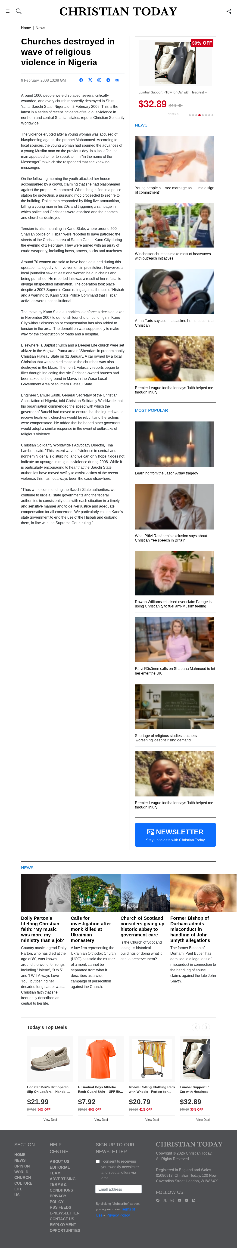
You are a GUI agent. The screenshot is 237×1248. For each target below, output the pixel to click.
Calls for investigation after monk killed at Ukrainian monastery (91, 929)
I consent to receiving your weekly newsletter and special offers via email (120, 1169)
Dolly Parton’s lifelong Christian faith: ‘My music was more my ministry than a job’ (42, 929)
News (40, 28)
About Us (59, 1162)
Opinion (22, 1166)
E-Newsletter (65, 1213)
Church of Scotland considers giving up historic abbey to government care (142, 926)
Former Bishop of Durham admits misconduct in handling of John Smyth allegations (190, 929)
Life (18, 1189)
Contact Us (62, 1219)
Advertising (62, 1179)
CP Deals (173, 114)
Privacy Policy (118, 1215)
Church (22, 1178)
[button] (7, 12)
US (17, 1195)
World (21, 1172)
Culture (23, 1183)
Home (26, 28)
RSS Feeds (60, 1207)
